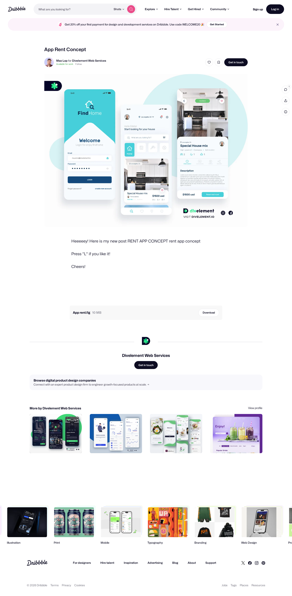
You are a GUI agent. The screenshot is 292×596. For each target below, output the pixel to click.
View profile (255, 408)
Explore (150, 9)
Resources (258, 585)
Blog (175, 562)
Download (209, 312)
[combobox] (72, 9)
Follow (78, 64)
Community (218, 9)
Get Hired (194, 9)
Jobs (224, 585)
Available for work (64, 64)
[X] (243, 563)
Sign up (258, 9)
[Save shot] (219, 62)
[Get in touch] (58, 445)
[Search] (131, 9)
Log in (275, 9)
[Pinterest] (263, 563)
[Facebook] (250, 563)
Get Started (217, 24)
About (192, 562)
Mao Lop (62, 60)
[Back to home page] (17, 9)
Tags (234, 585)
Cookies (79, 585)
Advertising (155, 562)
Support (210, 562)
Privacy (66, 585)
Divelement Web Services (89, 60)
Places (244, 585)
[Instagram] (256, 563)
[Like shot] (209, 62)
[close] (278, 24)
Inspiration (131, 562)
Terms (54, 585)
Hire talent (107, 562)
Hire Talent (171, 9)
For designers (82, 562)
